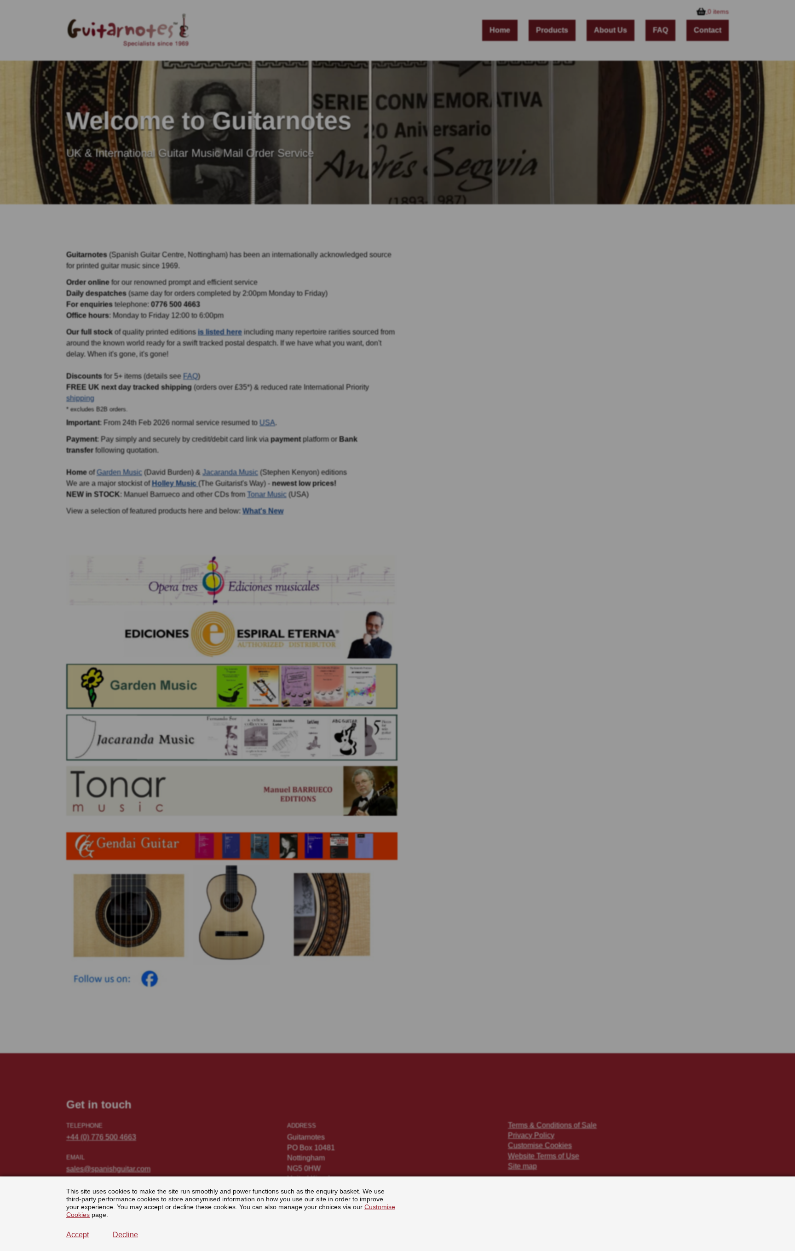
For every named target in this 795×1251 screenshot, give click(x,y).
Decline (125, 1235)
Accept (77, 1235)
